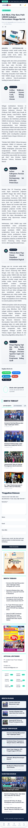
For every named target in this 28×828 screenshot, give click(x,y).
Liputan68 (20, 387)
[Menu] (20, 5)
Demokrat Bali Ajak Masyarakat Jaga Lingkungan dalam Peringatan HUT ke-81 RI (15, 584)
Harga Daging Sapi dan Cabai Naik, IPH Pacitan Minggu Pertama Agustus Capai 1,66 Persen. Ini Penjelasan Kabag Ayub (16, 352)
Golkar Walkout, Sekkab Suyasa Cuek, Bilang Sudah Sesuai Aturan (16, 94)
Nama (3, 517)
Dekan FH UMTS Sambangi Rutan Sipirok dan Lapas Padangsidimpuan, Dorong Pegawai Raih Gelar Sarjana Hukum (14, 617)
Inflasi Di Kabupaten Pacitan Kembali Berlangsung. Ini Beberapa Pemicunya (16, 177)
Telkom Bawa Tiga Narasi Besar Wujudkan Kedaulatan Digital (16, 256)
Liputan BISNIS (18, 405)
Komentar (5, 501)
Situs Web (4, 530)
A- (3, 26)
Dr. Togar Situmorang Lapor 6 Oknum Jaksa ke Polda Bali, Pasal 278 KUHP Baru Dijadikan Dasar (15, 607)
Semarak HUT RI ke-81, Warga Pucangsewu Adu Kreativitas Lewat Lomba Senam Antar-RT (15, 599)
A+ (5, 26)
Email (3, 523)
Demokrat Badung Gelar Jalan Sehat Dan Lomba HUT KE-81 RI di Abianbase (15, 592)
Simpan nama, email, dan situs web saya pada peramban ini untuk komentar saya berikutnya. (13, 540)
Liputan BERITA (7, 405)
